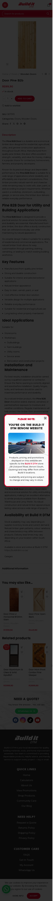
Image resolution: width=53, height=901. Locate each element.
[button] (45, 418)
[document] (26, 450)
